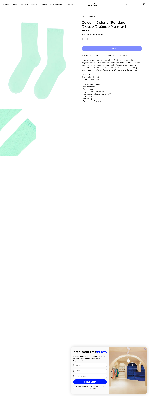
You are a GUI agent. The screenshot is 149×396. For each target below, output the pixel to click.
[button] (6, 4)
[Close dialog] (145, 349)
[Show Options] (105, 376)
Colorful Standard (88, 16)
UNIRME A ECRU (90, 382)
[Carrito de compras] (144, 4)
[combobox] (89, 376)
